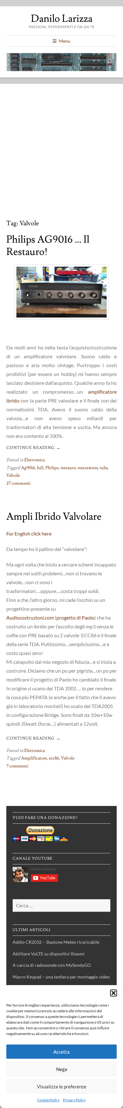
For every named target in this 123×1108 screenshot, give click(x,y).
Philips (52, 468)
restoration (88, 468)
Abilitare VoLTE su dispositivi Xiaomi (49, 953)
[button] (113, 993)
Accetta (61, 1052)
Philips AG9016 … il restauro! (47, 245)
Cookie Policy (48, 1100)
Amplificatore (34, 758)
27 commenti (18, 483)
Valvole (13, 475)
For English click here (28, 533)
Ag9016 (28, 468)
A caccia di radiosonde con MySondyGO (52, 965)
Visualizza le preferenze (61, 1086)
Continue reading (33, 447)
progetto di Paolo (75, 618)
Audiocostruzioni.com (30, 618)
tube (104, 468)
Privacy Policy (74, 1100)
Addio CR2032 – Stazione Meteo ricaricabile (56, 942)
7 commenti (17, 766)
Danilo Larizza (61, 18)
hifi (40, 468)
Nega (61, 1069)
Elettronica (34, 460)
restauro (68, 468)
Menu (64, 41)
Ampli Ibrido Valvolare (54, 516)
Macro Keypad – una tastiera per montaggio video (61, 976)
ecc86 (54, 758)
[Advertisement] (61, 154)
